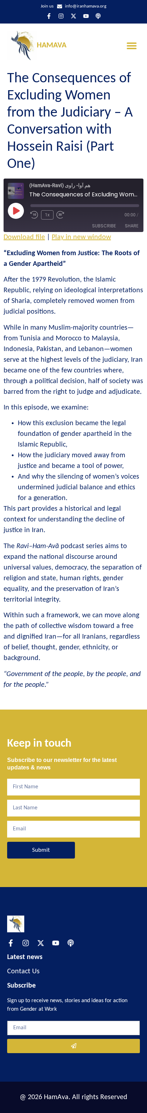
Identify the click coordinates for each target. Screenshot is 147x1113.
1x (47, 214)
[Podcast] (98, 16)
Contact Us (23, 971)
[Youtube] (86, 16)
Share (131, 226)
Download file (24, 237)
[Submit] (73, 1046)
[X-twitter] (73, 16)
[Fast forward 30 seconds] (62, 215)
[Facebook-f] (49, 16)
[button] (132, 45)
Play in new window (81, 237)
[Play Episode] (16, 210)
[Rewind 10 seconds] (34, 215)
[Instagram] (61, 16)
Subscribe (104, 226)
